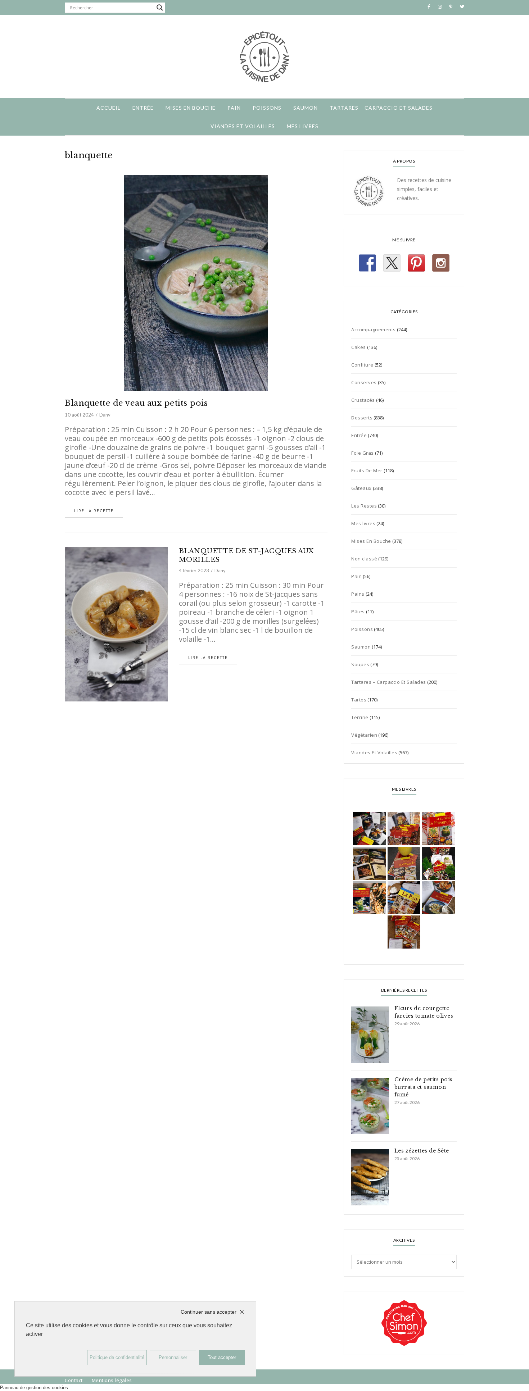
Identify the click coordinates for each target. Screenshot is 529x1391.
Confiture (362, 365)
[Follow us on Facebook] (367, 263)
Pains (358, 594)
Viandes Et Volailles (243, 126)
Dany (104, 415)
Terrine (360, 717)
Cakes (358, 347)
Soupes (360, 664)
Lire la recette (94, 510)
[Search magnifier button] (160, 8)
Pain (234, 108)
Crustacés (363, 400)
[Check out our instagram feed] (440, 263)
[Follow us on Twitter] (392, 263)
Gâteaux (361, 488)
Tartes (358, 699)
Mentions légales (112, 1380)
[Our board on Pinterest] (416, 263)
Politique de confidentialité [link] (117, 1357)
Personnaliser (173, 1357)
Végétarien (364, 735)
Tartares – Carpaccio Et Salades (381, 108)
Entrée (143, 108)
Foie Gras (362, 453)
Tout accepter (222, 1357)
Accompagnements (373, 329)
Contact (74, 1380)
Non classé (364, 558)
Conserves (364, 382)
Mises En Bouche (191, 108)
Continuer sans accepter (208, 1312)
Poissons (267, 108)
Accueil (108, 108)
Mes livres (302, 126)
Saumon (305, 108)
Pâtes (358, 611)
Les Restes (364, 506)
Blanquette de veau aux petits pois (136, 403)
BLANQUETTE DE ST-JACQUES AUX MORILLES (246, 555)
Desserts (361, 417)
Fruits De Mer (367, 470)
